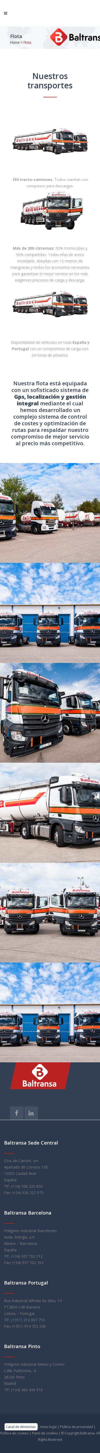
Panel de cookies (45, 1433)
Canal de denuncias (21, 1427)
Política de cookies (14, 1433)
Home (15, 42)
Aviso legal (48, 1427)
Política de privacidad (77, 1427)
